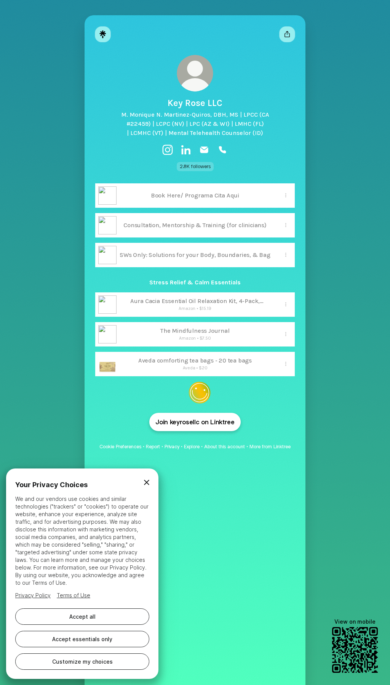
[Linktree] (102, 34)
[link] (167, 150)
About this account (224, 446)
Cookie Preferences (120, 446)
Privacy (172, 446)
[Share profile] (287, 34)
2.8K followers (195, 166)
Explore (192, 446)
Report (153, 446)
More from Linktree (270, 446)
